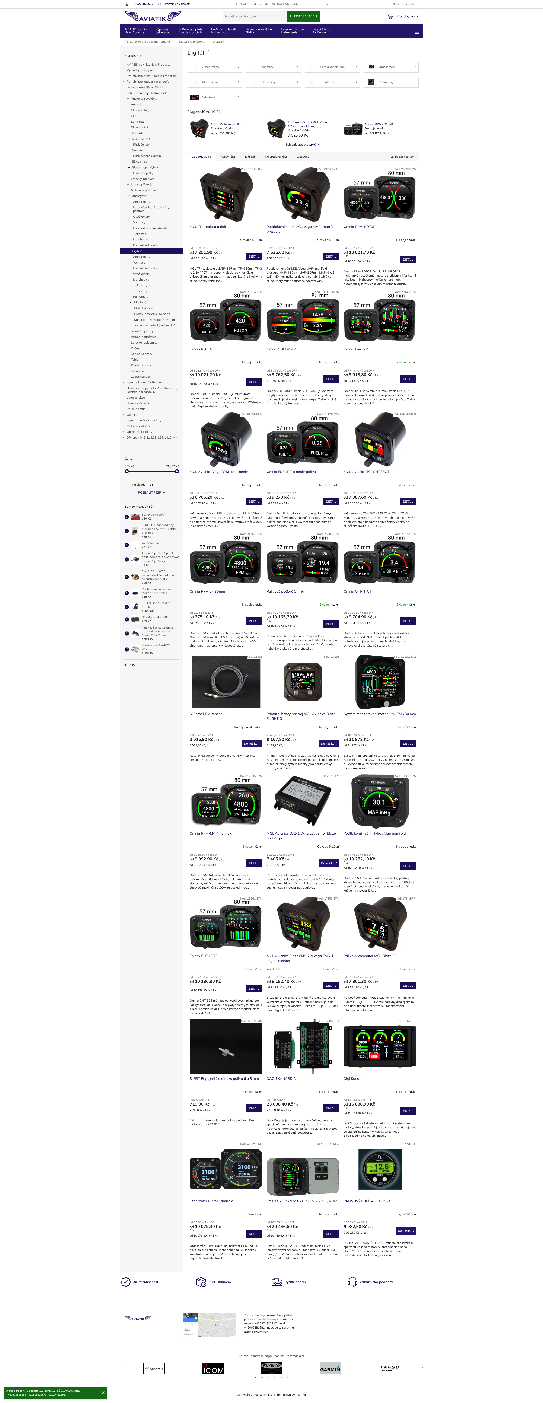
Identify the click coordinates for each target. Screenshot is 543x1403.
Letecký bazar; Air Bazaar (144, 382)
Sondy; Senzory (141, 354)
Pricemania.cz (295, 1356)
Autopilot (137, 104)
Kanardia (138, 133)
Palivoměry (140, 297)
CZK (393, 4)
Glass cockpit (140, 127)
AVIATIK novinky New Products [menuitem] (136, 30)
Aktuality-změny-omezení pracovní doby (267, 4)
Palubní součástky (143, 337)
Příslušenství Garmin (147, 156)
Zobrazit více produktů (301, 144)
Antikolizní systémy (144, 99)
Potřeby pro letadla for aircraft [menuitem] (224, 30)
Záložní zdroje (140, 377)
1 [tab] (255, 1377)
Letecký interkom (142, 179)
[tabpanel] (154, 1368)
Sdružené (139, 302)
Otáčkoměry (141, 217)
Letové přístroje (141, 184)
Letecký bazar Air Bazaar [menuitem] (322, 30)
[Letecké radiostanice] (213, 1368)
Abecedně (302, 157)
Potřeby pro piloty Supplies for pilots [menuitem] (190, 30)
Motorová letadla (138, 426)
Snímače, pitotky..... (143, 331)
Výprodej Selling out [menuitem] (163, 30)
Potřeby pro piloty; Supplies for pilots (152, 76)
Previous (121, 1367)
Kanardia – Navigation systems (155, 320)
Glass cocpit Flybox (145, 167)
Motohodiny (141, 239)
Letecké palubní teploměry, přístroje (151, 209)
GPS (134, 116)
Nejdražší (250, 157)
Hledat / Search (303, 16)
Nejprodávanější (276, 157)
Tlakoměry (140, 234)
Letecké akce (136, 397)
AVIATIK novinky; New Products (148, 64)
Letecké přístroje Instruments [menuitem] (292, 30)
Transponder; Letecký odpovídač (153, 325)
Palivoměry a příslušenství (150, 228)
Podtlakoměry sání (145, 245)
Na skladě (142, 485)
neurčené (137, 371)
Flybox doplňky (143, 173)
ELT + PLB (138, 122)
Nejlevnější (227, 157)
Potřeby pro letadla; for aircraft (148, 81)
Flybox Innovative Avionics (152, 314)
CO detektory (140, 110)
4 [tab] (275, 1377)
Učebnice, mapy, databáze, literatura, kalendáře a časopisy (152, 390)
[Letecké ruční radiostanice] (389, 1368)
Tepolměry (140, 291)
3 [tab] (268, 1377)
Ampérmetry (141, 202)
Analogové (139, 196)
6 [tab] (287, 1377)
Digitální (137, 251)
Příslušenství (141, 144)
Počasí (135, 348)
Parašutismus (136, 409)
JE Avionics (139, 161)
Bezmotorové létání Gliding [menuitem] (259, 30)
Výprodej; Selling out (141, 70)
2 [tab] (262, 1377)
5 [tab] (281, 1377)
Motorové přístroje (143, 190)
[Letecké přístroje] (272, 1368)
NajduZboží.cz (274, 1356)
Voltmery (139, 222)
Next (422, 1367)
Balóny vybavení (138, 403)
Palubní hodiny (141, 365)
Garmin (137, 150)
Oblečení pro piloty (139, 432)
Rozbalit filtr (149, 492)
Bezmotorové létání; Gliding (145, 87)
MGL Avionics (141, 139)
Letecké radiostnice (144, 342)
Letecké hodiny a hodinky (144, 420)
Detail (254, 256)
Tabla (134, 359)
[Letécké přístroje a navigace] (330, 1368)
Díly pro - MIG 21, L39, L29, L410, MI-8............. (152, 439)
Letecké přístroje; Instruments (147, 93)
